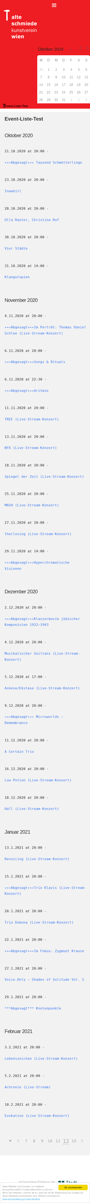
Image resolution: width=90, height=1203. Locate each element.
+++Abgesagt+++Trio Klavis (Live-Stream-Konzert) (45, 891)
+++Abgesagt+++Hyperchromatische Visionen (37, 566)
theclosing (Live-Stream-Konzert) (38, 534)
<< (10, 1140)
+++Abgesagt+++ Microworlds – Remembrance (34, 720)
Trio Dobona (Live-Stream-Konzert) (39, 922)
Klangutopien (17, 277)
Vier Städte (16, 248)
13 (74, 1141)
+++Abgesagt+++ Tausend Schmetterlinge (43, 163)
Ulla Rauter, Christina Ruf (32, 220)
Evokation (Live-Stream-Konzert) (37, 1116)
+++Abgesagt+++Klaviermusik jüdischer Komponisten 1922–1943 (42, 622)
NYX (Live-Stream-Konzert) (31, 448)
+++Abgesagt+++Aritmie (27, 391)
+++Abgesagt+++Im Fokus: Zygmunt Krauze (44, 951)
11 (58, 1141)
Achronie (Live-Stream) (28, 1087)
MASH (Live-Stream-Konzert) (32, 505)
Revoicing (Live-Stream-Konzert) (37, 859)
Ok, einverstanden (73, 1187)
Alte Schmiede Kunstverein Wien (19, 24)
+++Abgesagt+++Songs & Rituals (35, 362)
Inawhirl (13, 191)
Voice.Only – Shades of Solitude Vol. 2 (44, 980)
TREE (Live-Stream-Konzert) (32, 419)
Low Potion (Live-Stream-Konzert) (38, 780)
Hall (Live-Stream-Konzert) (32, 809)
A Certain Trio (19, 752)
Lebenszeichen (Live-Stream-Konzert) (41, 1059)
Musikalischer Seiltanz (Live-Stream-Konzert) (42, 657)
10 (50, 1141)
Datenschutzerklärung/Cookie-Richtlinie (21, 1199)
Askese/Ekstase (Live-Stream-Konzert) (42, 688)
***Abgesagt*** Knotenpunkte (33, 1008)
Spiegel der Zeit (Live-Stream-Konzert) (44, 477)
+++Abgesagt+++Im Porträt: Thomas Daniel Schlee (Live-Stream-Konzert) (45, 330)
